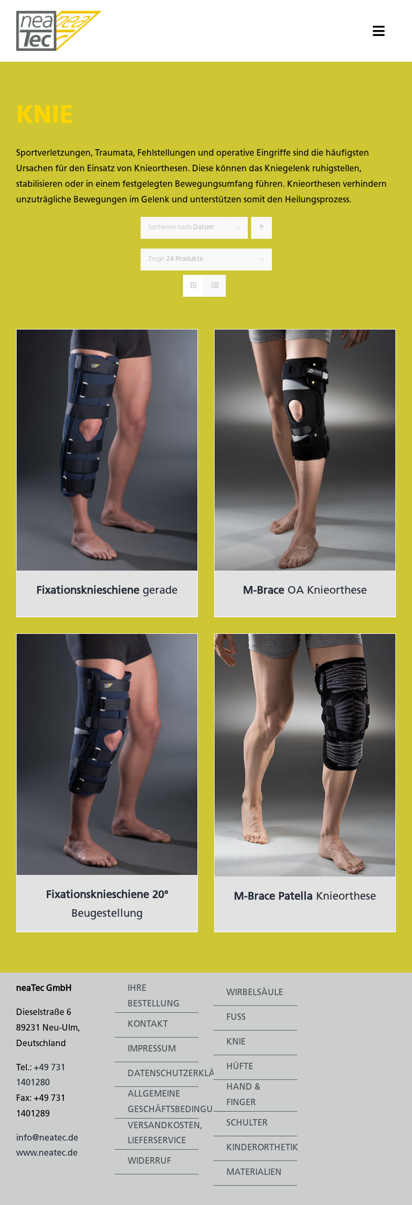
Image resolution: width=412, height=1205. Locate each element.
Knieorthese (305, 897)
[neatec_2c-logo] (59, 15)
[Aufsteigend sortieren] (261, 228)
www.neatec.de (47, 1153)
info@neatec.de (47, 1138)
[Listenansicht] (214, 285)
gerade (107, 591)
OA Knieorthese (305, 591)
